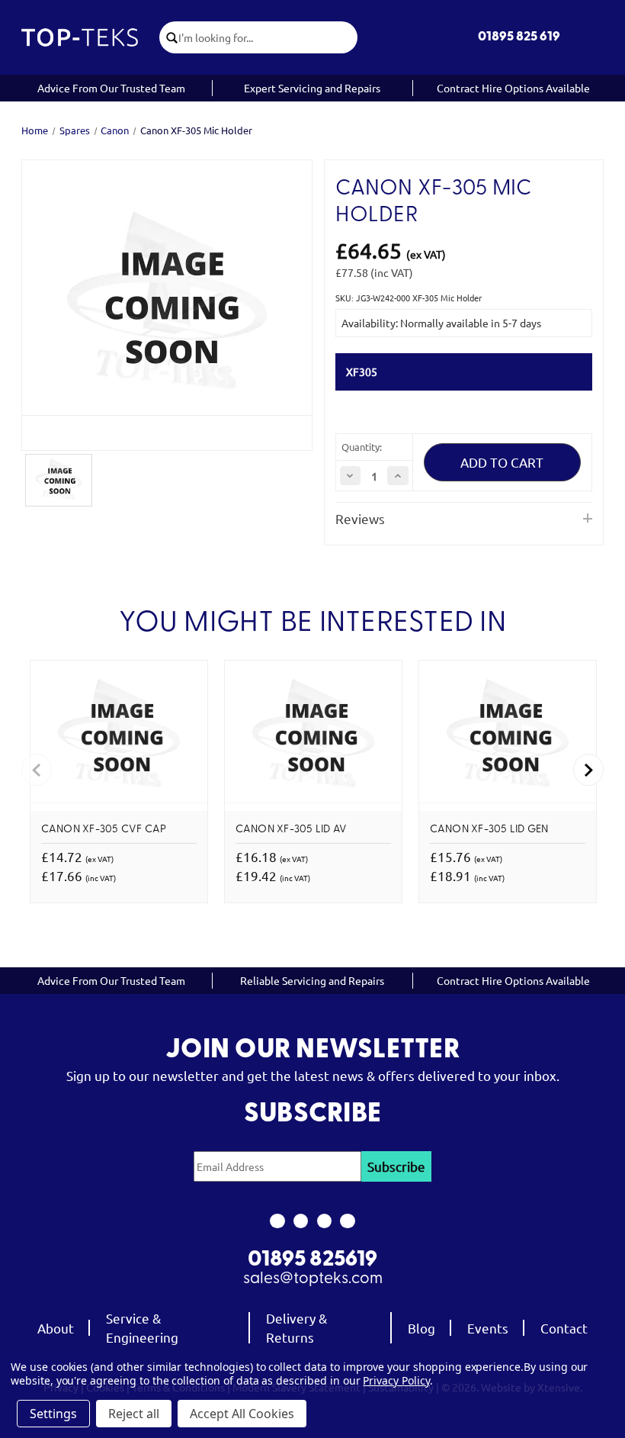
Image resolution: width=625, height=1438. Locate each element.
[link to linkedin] (348, 1221)
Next (588, 770)
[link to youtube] (324, 1221)
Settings (53, 1413)
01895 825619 (312, 1260)
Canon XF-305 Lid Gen (489, 829)
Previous (36, 770)
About (55, 1328)
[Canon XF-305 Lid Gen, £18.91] (507, 736)
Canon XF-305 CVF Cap (104, 829)
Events (487, 1328)
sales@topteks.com (313, 1279)
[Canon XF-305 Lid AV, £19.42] (313, 736)
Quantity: (361, 446)
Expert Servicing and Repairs (312, 88)
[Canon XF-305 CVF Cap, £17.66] (118, 736)
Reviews (360, 518)
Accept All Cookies (242, 1413)
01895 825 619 (519, 37)
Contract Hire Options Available (513, 88)
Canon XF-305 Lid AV (292, 829)
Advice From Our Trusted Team (111, 88)
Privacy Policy (396, 1380)
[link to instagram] (300, 1221)
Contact (564, 1328)
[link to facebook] (277, 1221)
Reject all (133, 1413)
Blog (421, 1328)
